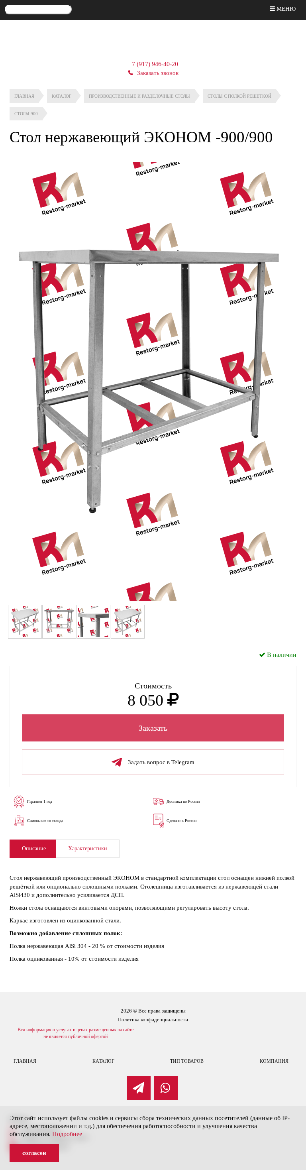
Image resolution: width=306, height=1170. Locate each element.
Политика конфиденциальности (153, 1020)
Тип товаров (187, 1061)
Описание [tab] (34, 848)
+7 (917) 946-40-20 (153, 64)
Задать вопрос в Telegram (161, 762)
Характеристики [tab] (87, 848)
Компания (274, 1061)
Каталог (103, 1061)
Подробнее (67, 1134)
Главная (25, 1061)
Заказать (153, 728)
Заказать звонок (157, 73)
